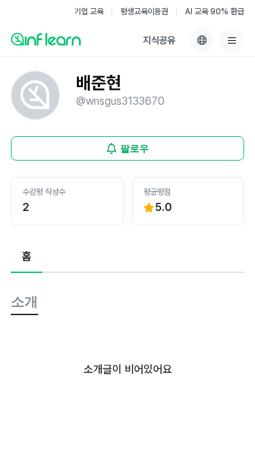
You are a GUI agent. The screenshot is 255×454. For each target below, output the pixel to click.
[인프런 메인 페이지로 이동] (46, 39)
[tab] (26, 257)
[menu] (232, 40)
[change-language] (202, 40)
